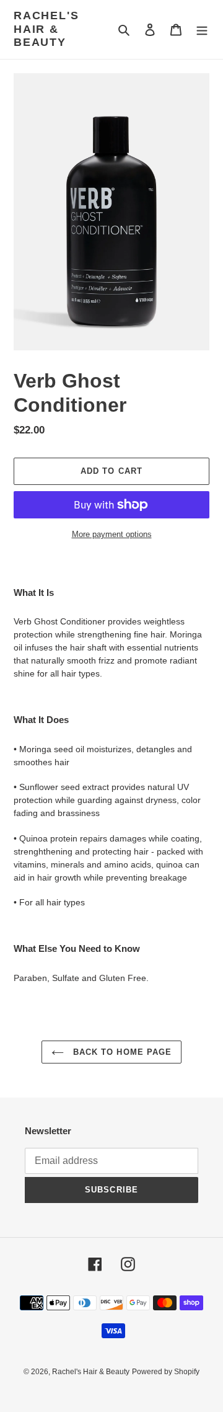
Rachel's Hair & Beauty (46, 28)
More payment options (112, 534)
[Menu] (202, 29)
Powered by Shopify (165, 1371)
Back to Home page (121, 1052)
